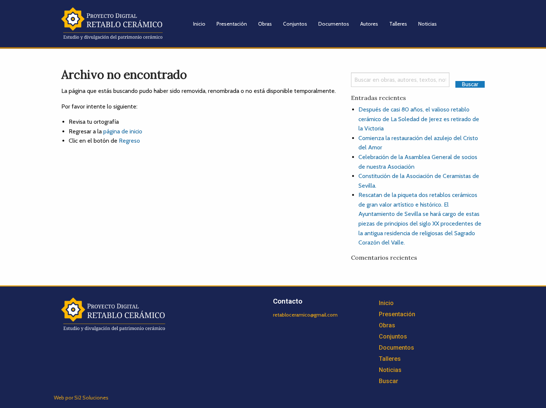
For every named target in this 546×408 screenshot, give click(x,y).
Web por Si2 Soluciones (81, 397)
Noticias (427, 23)
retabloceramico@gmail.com (305, 314)
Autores (369, 23)
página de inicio (122, 131)
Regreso (129, 140)
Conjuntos (295, 23)
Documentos (333, 23)
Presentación (232, 23)
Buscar (388, 381)
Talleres (398, 23)
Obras (265, 23)
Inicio (199, 23)
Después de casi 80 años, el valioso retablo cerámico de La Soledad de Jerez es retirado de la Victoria (418, 119)
